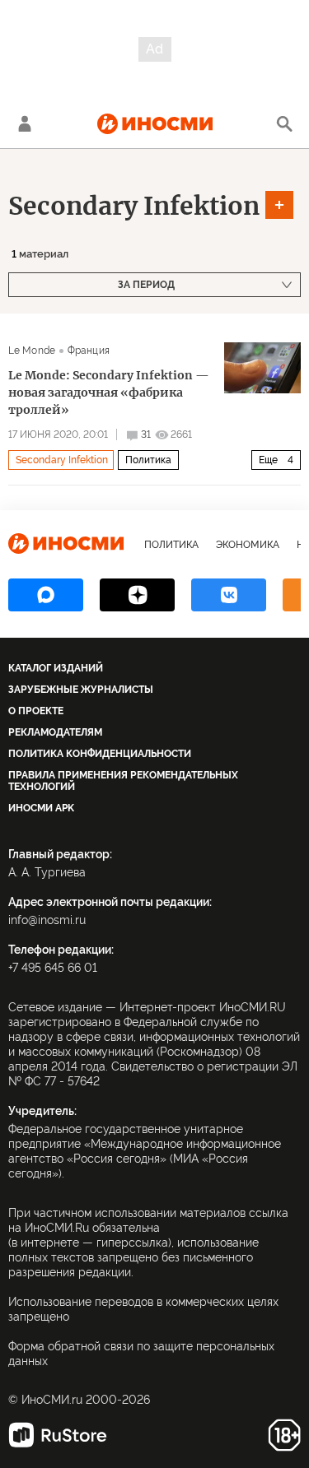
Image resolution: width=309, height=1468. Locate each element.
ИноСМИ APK (41, 808)
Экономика (247, 545)
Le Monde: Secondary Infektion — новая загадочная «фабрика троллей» (108, 392)
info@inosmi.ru (47, 920)
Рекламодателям (55, 732)
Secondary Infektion (134, 205)
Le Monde (31, 350)
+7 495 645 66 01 (52, 967)
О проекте (35, 711)
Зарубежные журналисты (80, 689)
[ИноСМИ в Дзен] (137, 594)
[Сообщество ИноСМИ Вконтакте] (228, 594)
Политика (148, 460)
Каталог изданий (55, 668)
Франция (89, 350)
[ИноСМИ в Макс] (45, 594)
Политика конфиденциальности (99, 754)
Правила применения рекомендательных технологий (123, 780)
